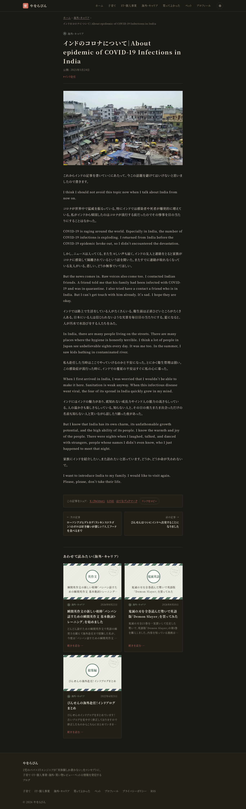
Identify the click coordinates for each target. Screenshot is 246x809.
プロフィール (204, 5)
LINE (110, 501)
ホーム (99, 5)
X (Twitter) (97, 501)
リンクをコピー (149, 501)
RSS (153, 791)
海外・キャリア (150, 5)
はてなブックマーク (126, 501)
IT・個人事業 (129, 5)
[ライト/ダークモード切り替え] (220, 6)
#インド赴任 (69, 76)
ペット (188, 5)
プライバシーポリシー (135, 791)
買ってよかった (171, 5)
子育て (112, 5)
